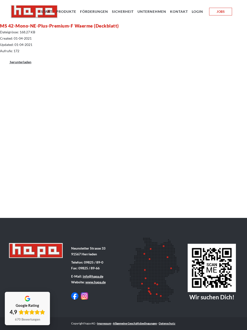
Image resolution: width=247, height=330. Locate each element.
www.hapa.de (95, 282)
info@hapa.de (93, 276)
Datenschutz (167, 323)
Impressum (104, 323)
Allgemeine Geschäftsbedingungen (135, 323)
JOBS (221, 12)
